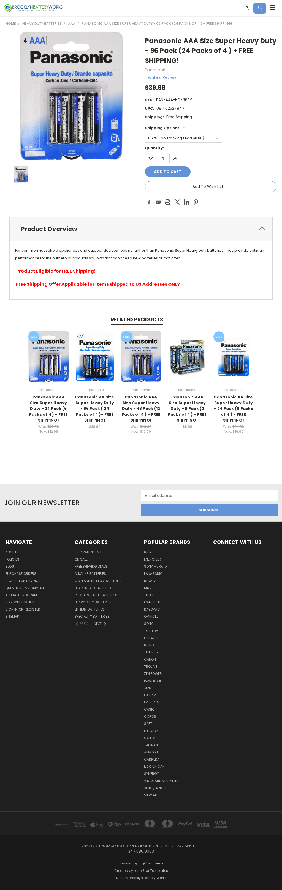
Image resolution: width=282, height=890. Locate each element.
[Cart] (259, 8)
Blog (10, 566)
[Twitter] (177, 202)
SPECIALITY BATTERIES (92, 616)
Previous (273, 873)
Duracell (152, 638)
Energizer (152, 559)
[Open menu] (272, 8)
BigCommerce (151, 863)
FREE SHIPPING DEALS (91, 566)
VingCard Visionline (161, 780)
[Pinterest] (196, 202)
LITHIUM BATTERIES (89, 609)
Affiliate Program (21, 595)
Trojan (150, 666)
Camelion (152, 602)
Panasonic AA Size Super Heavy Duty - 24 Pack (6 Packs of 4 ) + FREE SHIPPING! (233, 408)
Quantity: (154, 148)
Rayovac (152, 609)
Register (32, 609)
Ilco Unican (154, 766)
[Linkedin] (186, 202)
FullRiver (152, 695)
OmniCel (151, 616)
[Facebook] (149, 202)
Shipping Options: (165, 128)
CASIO (149, 709)
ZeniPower (153, 673)
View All (151, 795)
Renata (150, 580)
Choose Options (49, 361)
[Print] (167, 202)
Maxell (149, 588)
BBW (148, 552)
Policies (12, 559)
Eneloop (151, 730)
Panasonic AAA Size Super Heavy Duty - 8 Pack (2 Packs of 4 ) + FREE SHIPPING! (187, 408)
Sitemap (12, 616)
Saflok (150, 738)
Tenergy (151, 652)
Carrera (151, 759)
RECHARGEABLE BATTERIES (96, 595)
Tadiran (151, 745)
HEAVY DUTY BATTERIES (93, 602)
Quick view (48, 350)
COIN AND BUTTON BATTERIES (98, 580)
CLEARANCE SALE (88, 552)
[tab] (141, 229)
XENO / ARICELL (156, 788)
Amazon (151, 752)
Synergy (151, 773)
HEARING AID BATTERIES (93, 588)
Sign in (12, 609)
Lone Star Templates (151, 870)
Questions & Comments (26, 588)
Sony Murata (155, 566)
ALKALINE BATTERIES (90, 573)
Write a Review (162, 77)
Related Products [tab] (137, 319)
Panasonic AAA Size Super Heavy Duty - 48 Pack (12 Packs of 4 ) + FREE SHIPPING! (141, 408)
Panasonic (153, 573)
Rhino (149, 645)
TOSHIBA (151, 630)
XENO (148, 688)
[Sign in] (246, 8)
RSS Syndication (20, 602)
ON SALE (81, 559)
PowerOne (153, 680)
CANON (150, 659)
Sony (148, 623)
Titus (148, 595)
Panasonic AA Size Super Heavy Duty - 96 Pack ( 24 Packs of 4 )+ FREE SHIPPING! (94, 408)
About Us (14, 552)
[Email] (158, 202)
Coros (150, 716)
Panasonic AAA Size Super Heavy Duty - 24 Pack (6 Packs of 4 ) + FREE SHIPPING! (48, 408)
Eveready (152, 702)
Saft (148, 723)
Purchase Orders (21, 573)
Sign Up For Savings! (24, 580)
